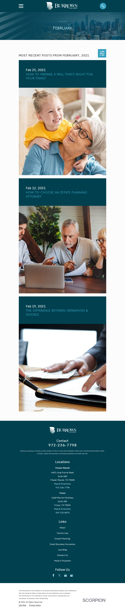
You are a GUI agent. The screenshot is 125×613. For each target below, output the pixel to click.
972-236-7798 (62, 445)
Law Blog (62, 549)
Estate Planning (62, 538)
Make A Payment (62, 560)
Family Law (62, 533)
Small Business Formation (62, 544)
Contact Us (62, 555)
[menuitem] (22, 605)
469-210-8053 (62, 512)
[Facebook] (53, 575)
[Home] (61, 6)
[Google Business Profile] (65, 575)
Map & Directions (62, 483)
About (62, 527)
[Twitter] (59, 575)
